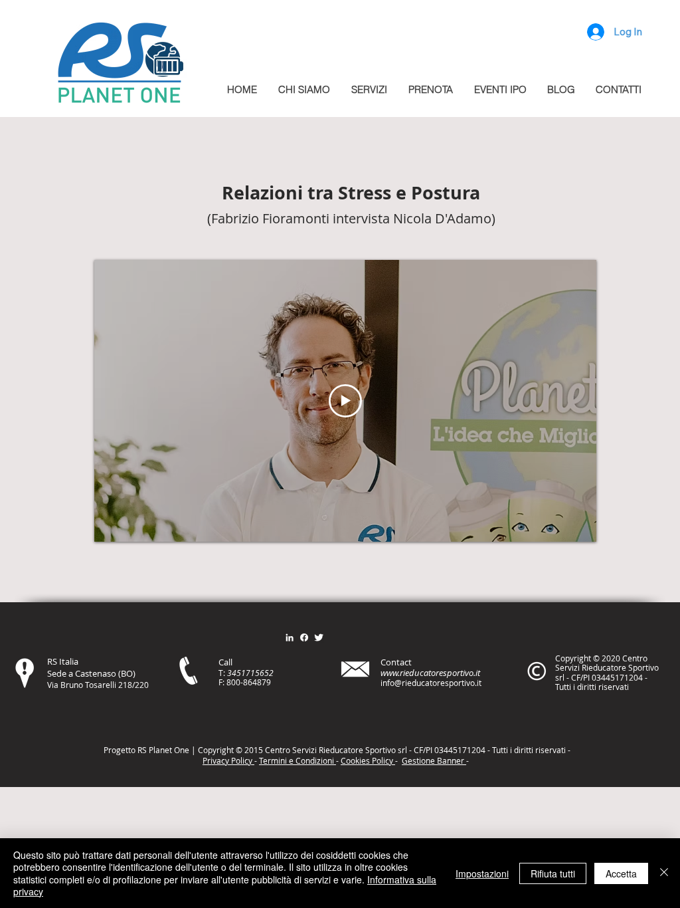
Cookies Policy (368, 760)
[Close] (664, 873)
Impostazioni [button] (482, 873)
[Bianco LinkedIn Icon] (289, 637)
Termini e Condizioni (297, 760)
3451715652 (250, 672)
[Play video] (345, 400)
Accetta (621, 873)
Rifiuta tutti (553, 873)
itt (527, 749)
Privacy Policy (228, 760)
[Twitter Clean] (318, 637)
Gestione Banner (434, 760)
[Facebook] (304, 637)
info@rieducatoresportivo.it (431, 682)
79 (266, 682)
